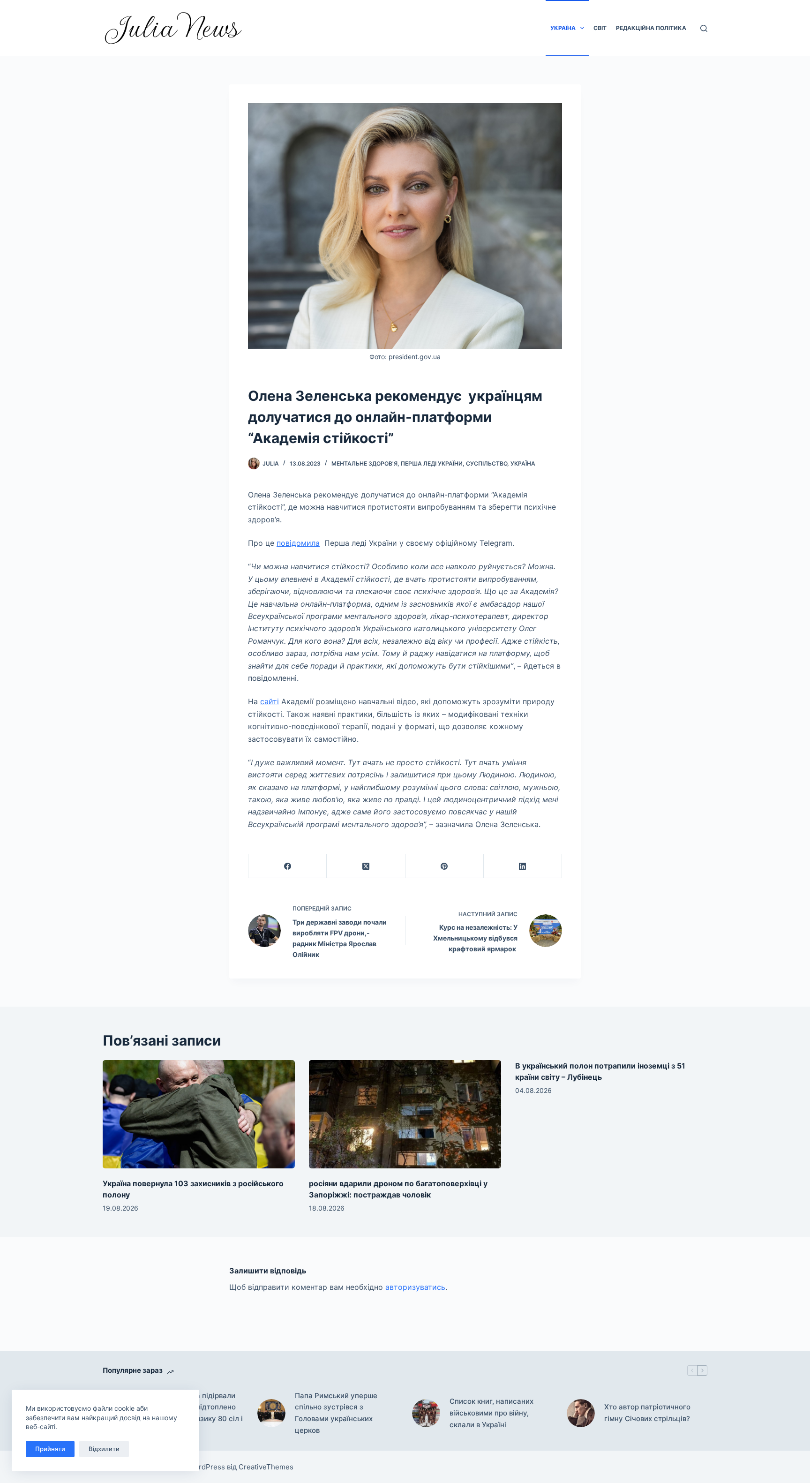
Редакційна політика (651, 27)
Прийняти (50, 1449)
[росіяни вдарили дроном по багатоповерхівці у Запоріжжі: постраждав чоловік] (405, 1114)
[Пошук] (703, 28)
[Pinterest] (444, 866)
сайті (269, 701)
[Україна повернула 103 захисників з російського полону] (199, 1114)
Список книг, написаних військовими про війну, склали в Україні (491, 1413)
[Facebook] (287, 866)
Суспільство (486, 463)
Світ (600, 27)
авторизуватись (415, 1287)
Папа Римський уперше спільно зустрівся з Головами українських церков (336, 1413)
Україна (563, 27)
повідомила (298, 543)
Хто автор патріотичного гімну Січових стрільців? (647, 1412)
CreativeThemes (266, 1466)
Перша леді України (432, 463)
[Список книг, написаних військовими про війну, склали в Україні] (426, 1413)
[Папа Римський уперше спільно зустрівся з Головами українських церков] (271, 1413)
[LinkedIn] (523, 866)
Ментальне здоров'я (364, 463)
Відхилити (104, 1449)
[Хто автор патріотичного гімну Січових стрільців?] (581, 1413)
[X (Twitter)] (366, 866)
